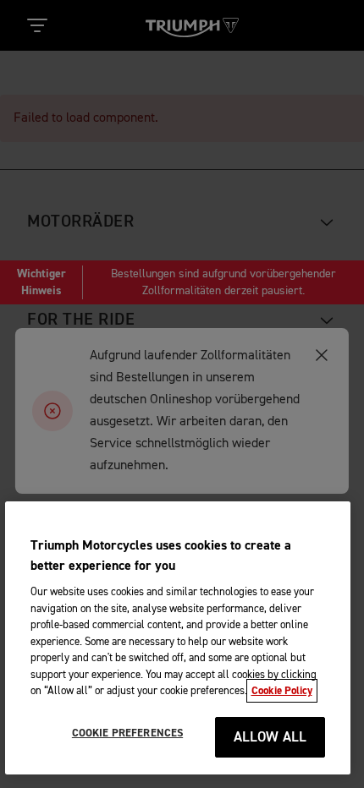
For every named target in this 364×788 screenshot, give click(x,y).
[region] (178, 637)
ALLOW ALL (270, 738)
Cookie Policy (281, 691)
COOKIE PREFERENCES (127, 733)
